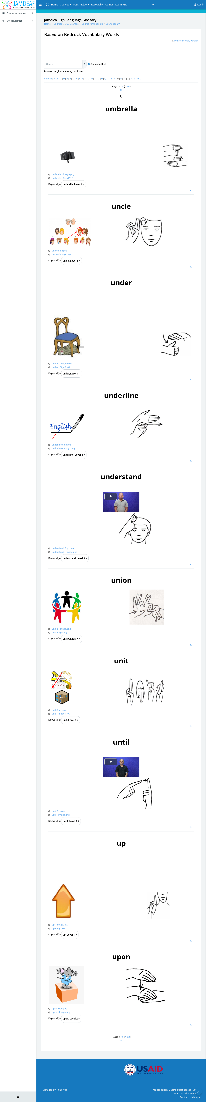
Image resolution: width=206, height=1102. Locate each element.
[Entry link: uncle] (191, 267)
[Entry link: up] (191, 941)
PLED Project (80, 4)
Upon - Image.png (61, 1012)
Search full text (98, 64)
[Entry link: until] (191, 827)
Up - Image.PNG (60, 924)
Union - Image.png (61, 628)
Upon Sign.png (59, 1008)
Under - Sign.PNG (61, 367)
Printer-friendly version (186, 40)
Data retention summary (187, 1093)
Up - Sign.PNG (59, 928)
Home (54, 4)
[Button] (198, 1091)
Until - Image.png (61, 814)
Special (48, 78)
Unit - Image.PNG (61, 713)
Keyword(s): (54, 184)
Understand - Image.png (64, 552)
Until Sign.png (59, 811)
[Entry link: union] (191, 645)
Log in (200, 4)
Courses (64, 4)
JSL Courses (72, 23)
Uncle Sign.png (59, 250)
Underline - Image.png (63, 448)
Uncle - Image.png (61, 254)
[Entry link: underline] (191, 461)
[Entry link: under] (191, 380)
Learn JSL (121, 4)
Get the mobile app (190, 1097)
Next (127, 86)
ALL (139, 78)
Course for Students (92, 23)
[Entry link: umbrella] (191, 191)
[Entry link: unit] (191, 726)
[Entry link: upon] (191, 1025)
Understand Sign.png (63, 548)
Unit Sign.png (59, 710)
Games (109, 4)
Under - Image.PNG (62, 363)
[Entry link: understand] (191, 564)
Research (96, 4)
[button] (47, 4)
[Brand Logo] (18, 4)
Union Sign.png (60, 632)
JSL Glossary (113, 23)
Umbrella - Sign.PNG (62, 178)
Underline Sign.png (61, 444)
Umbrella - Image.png (63, 174)
